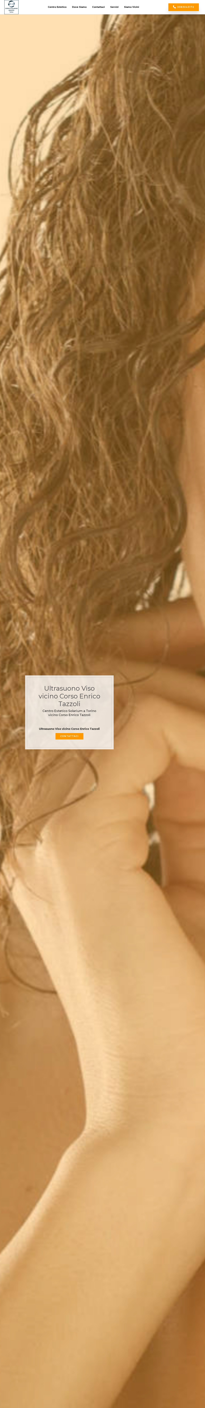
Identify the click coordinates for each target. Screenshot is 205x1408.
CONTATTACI (69, 736)
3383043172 (185, 7)
